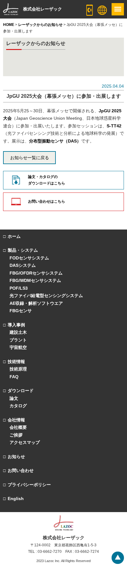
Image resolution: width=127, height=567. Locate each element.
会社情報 (16, 419)
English (16, 498)
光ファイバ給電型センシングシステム (46, 295)
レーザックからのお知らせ (40, 25)
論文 (14, 398)
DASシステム (23, 265)
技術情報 (16, 361)
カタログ (18, 405)
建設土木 (18, 332)
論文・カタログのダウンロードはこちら (46, 180)
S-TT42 (114, 125)
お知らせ (16, 456)
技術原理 (18, 368)
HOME (8, 25)
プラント (18, 339)
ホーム (14, 236)
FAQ (14, 376)
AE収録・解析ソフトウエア (36, 303)
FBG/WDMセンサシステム (35, 280)
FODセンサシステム (29, 257)
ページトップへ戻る (118, 558)
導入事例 (16, 324)
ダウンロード (21, 390)
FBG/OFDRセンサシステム (36, 273)
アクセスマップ (25, 442)
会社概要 (18, 427)
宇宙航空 (18, 347)
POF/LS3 (19, 288)
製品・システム (23, 250)
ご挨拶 (16, 434)
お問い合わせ (21, 470)
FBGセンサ (21, 310)
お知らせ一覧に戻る (29, 157)
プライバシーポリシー (29, 484)
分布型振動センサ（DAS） (55, 141)
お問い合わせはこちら (46, 201)
